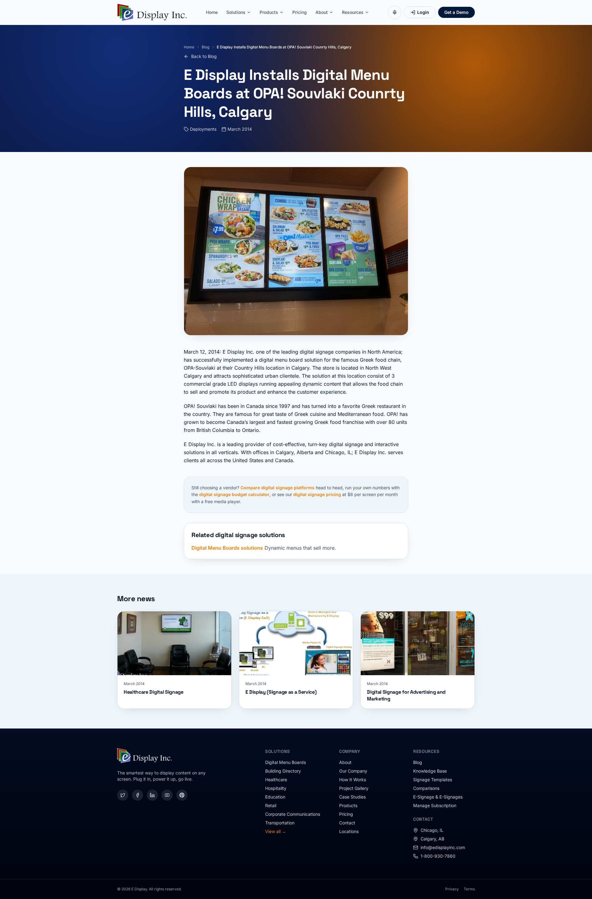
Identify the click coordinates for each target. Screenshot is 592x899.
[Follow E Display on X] (122, 795)
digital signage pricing (317, 494)
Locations (349, 831)
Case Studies (352, 796)
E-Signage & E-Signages (437, 796)
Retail (270, 805)
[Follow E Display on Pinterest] (181, 795)
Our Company (353, 771)
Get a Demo (456, 12)
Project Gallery (353, 788)
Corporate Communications (292, 814)
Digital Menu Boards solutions (227, 548)
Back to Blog (204, 56)
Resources (353, 12)
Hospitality (275, 788)
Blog (205, 47)
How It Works (352, 779)
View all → (275, 831)
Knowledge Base (430, 771)
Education (275, 796)
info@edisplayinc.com (443, 847)
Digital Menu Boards (285, 762)
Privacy (452, 889)
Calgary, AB (432, 838)
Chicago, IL (432, 830)
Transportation (279, 822)
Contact (347, 822)
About (321, 12)
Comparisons (426, 788)
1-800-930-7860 (438, 856)
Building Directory (283, 771)
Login (423, 12)
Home (212, 12)
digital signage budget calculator (234, 494)
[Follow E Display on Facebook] (137, 795)
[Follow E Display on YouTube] (167, 795)
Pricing (299, 12)
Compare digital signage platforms (277, 487)
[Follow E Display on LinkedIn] (152, 795)
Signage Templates (432, 779)
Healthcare (276, 779)
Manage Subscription (434, 805)
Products (269, 12)
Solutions (235, 12)
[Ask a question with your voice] (394, 12)
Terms (469, 889)
